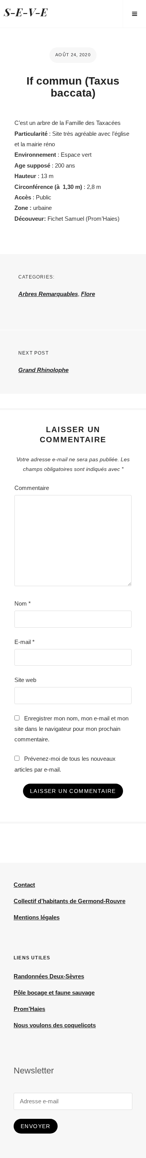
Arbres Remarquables (48, 294)
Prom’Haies (29, 1009)
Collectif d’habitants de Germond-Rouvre (69, 901)
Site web (25, 680)
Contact (24, 884)
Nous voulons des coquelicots (55, 1025)
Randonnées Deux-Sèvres (49, 976)
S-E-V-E (25, 12)
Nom (22, 603)
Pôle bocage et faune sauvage (54, 992)
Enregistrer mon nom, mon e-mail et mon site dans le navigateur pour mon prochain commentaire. (71, 729)
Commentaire (31, 488)
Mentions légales (37, 917)
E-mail (24, 642)
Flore (88, 294)
